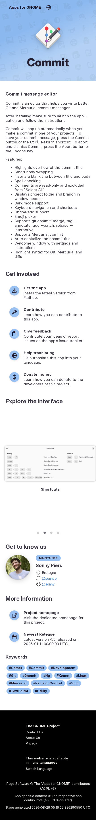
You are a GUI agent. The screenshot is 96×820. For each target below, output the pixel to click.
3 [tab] (51, 532)
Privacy (31, 743)
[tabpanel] (48, 469)
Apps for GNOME (25, 7)
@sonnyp (49, 578)
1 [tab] (38, 532)
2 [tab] (44, 532)
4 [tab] (58, 532)
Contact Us (34, 732)
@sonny (48, 584)
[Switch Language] (48, 7)
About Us (33, 738)
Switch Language (39, 769)
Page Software (17, 783)
